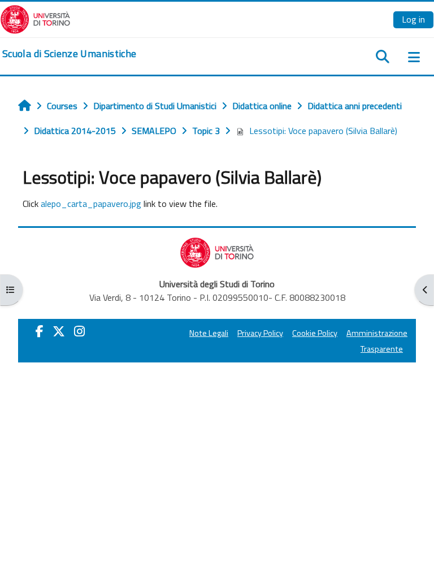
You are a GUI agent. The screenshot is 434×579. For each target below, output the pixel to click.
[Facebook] (39, 331)
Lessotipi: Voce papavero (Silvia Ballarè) (323, 130)
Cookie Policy (314, 333)
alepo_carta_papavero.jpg (91, 203)
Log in (413, 19)
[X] (59, 331)
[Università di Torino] (35, 18)
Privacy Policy (260, 333)
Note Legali (208, 333)
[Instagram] (79, 331)
